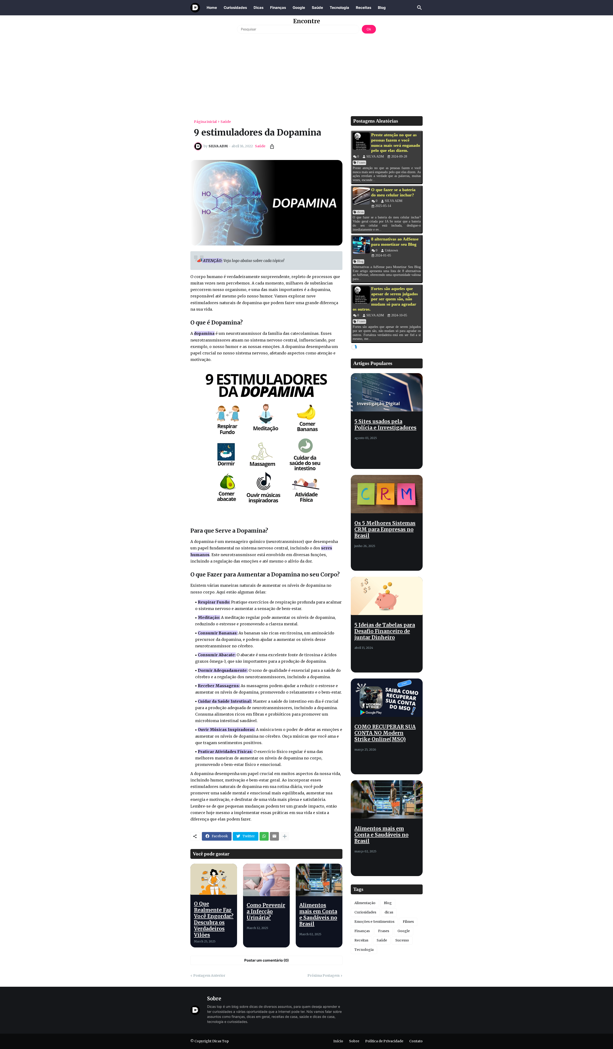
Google (299, 7)
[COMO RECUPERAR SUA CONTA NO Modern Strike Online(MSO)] (387, 697)
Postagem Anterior (209, 975)
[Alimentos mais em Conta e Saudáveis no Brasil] (319, 880)
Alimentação (364, 903)
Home (212, 7)
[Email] (274, 836)
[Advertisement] (306, 74)
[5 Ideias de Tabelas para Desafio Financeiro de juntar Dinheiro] (387, 596)
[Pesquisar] (418, 8)
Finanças (278, 7)
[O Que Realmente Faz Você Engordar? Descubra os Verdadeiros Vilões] (213, 879)
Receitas (363, 7)
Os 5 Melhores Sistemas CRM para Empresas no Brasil (384, 529)
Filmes (408, 921)
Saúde (317, 7)
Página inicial (205, 121)
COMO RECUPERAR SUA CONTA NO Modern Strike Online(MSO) (385, 733)
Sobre (354, 1041)
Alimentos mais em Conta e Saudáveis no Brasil (318, 914)
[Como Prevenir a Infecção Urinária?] (266, 880)
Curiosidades (235, 7)
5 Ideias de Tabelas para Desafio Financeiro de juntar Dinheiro (384, 631)
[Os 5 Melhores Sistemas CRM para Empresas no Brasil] (387, 494)
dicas (389, 912)
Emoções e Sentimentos (374, 921)
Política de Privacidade (384, 1041)
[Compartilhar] (271, 146)
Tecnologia (339, 7)
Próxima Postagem (323, 975)
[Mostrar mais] (284, 836)
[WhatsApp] (264, 836)
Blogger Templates (226, 1046)
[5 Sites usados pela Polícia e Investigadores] (387, 392)
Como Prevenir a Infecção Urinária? (266, 911)
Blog (382, 7)
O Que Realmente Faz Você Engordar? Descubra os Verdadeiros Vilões (213, 919)
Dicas (258, 7)
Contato (416, 1041)
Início (338, 1041)
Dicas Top (220, 1041)
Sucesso (402, 940)
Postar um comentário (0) (266, 960)
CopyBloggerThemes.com (267, 1046)
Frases (383, 931)
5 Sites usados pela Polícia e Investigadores (385, 424)
